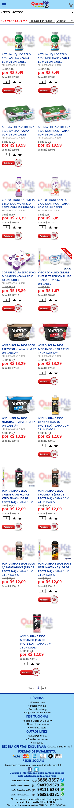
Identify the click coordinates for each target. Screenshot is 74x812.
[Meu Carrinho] (70, 5)
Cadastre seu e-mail (59, 746)
